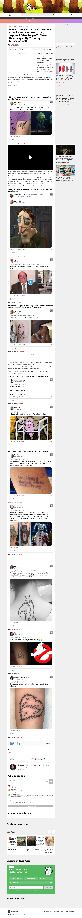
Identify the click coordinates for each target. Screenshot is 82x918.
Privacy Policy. (29, 891)
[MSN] (22, 914)
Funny (10, 26)
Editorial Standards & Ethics (52, 914)
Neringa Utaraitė (14, 44)
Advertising (56, 911)
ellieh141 (18, 448)
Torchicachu (13, 794)
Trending (13, 18)
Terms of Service (70, 914)
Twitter (15, 85)
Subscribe (48, 887)
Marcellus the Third (17, 800)
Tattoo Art (14, 26)
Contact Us (71, 911)
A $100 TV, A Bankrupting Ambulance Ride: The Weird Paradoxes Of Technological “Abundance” (64, 180)
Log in (72, 14)
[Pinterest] (13, 914)
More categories (14, 882)
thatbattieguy (19, 403)
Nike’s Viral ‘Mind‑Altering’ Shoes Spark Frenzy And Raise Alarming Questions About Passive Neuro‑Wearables (65, 78)
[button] (49, 832)
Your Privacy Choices (48, 911)
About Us (62, 911)
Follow (47, 765)
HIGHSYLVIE (19, 673)
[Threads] (20, 914)
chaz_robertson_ (20, 143)
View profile (37, 765)
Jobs (67, 911)
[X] (15, 914)
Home (8, 18)
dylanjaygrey (19, 502)
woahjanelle (19, 737)
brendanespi (19, 554)
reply (16, 787)
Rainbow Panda (14, 789)
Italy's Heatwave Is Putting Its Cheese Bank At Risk (65, 60)
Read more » (21, 769)
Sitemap (42, 914)
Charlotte (12, 785)
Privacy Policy (62, 914)
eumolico (18, 302)
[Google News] (24, 914)
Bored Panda (13, 911)
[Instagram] (10, 914)
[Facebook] (8, 914)
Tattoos (10, 752)
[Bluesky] (17, 914)
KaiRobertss (19, 629)
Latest (19, 18)
